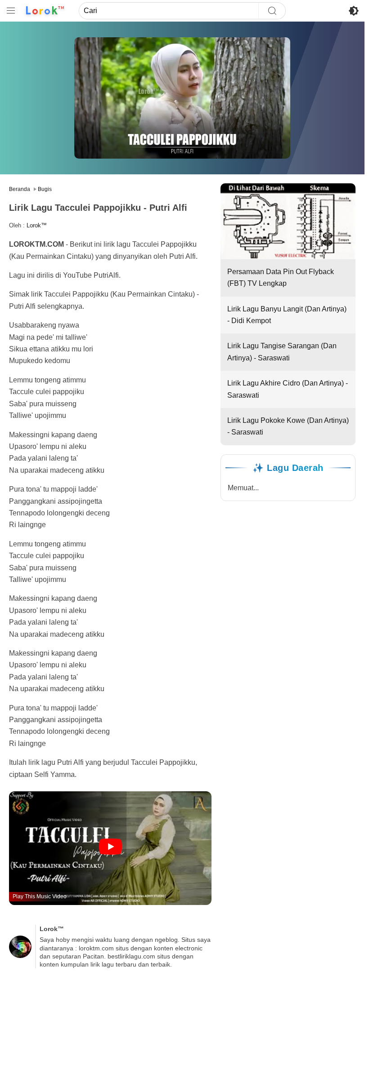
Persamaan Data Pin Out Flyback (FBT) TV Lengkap (280, 277)
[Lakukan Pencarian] (271, 10)
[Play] (110, 847)
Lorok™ (37, 225)
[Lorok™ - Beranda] (45, 11)
